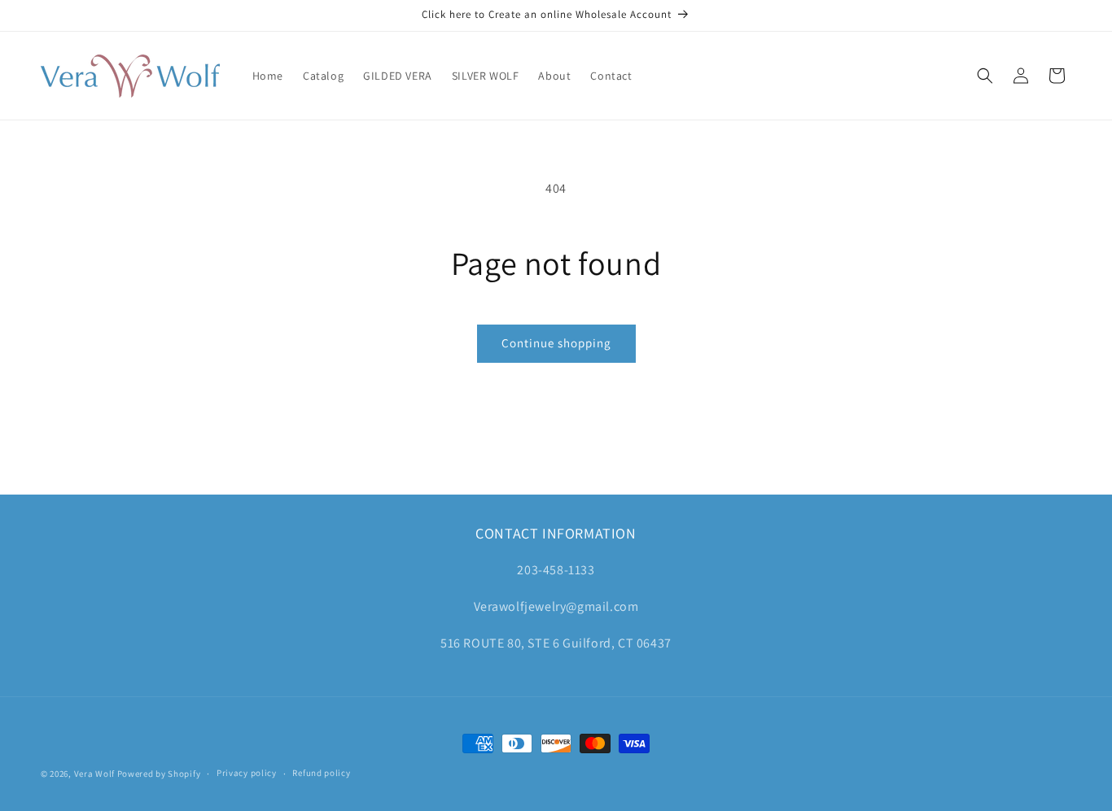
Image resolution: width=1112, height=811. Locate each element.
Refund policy (321, 772)
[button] (985, 76)
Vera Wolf (94, 773)
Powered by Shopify (159, 773)
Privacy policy (247, 772)
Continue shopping (556, 343)
